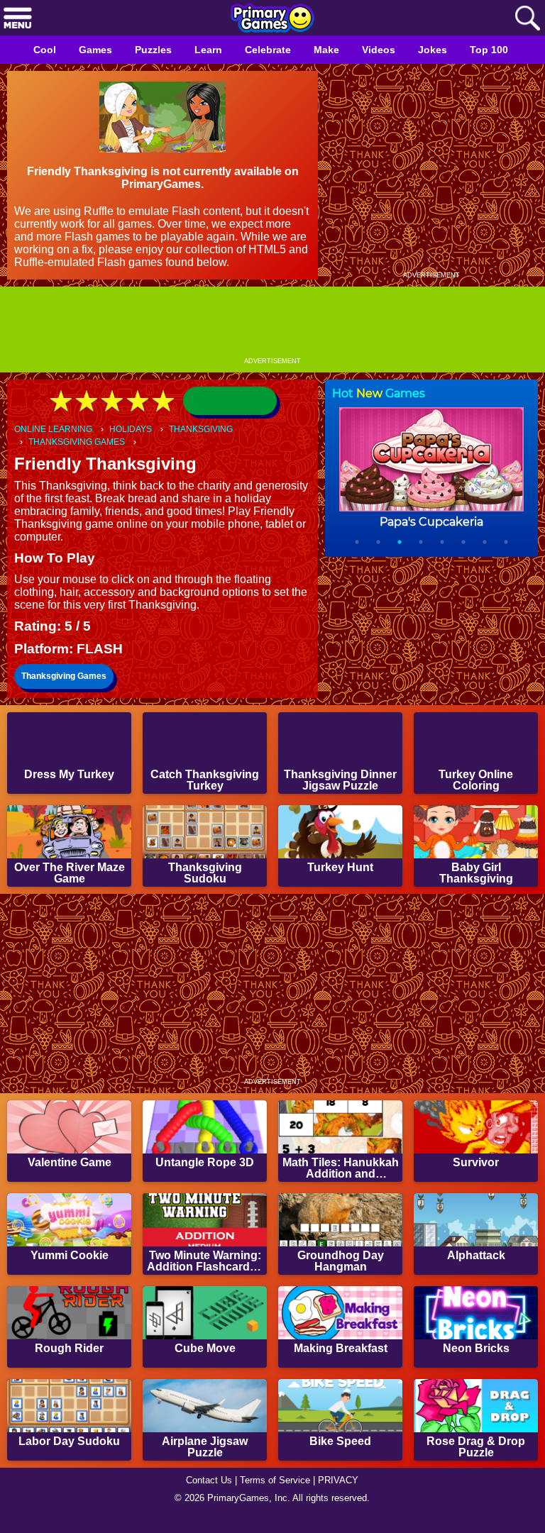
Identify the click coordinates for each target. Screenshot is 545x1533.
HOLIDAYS (138, 429)
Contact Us (205, 1494)
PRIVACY (343, 1494)
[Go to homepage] (272, 19)
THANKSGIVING (212, 429)
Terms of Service (276, 1494)
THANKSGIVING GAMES (79, 443)
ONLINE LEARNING (56, 429)
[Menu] (18, 19)
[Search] (527, 19)
